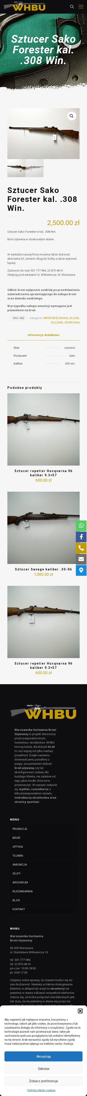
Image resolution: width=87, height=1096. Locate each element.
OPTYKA (17, 846)
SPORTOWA (72, 322)
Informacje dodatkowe (44, 335)
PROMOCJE (19, 829)
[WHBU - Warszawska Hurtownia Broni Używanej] (24, 6)
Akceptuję (43, 1057)
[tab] (43, 335)
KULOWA (57, 322)
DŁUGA (74, 318)
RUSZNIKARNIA (22, 891)
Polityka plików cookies (41, 1090)
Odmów (43, 1069)
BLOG (16, 900)
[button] (80, 1011)
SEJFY (16, 873)
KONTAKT (18, 909)
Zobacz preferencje (43, 1081)
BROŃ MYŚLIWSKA (56, 318)
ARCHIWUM (20, 882)
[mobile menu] (81, 6)
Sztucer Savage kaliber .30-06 (43, 569)
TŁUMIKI (17, 855)
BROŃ (16, 837)
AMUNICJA (19, 864)
